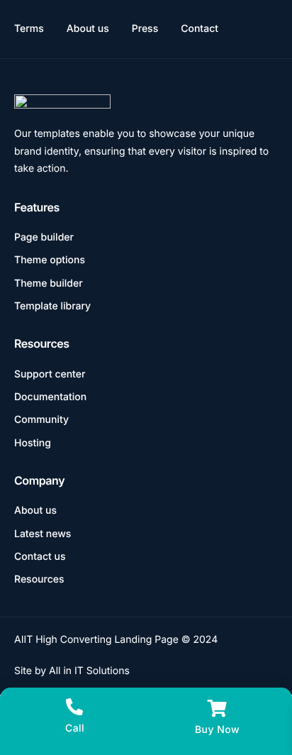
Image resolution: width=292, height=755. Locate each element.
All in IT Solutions (89, 671)
